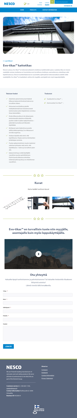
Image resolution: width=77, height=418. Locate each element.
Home (22, 10)
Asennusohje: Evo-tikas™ (54, 103)
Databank (67, 6)
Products (33, 10)
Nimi (5, 299)
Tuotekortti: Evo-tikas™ (54, 99)
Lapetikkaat (8, 61)
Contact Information (49, 10)
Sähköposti (7, 307)
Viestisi (5, 324)
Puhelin (6, 316)
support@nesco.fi (11, 388)
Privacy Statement (47, 378)
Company (45, 370)
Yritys (5, 291)
